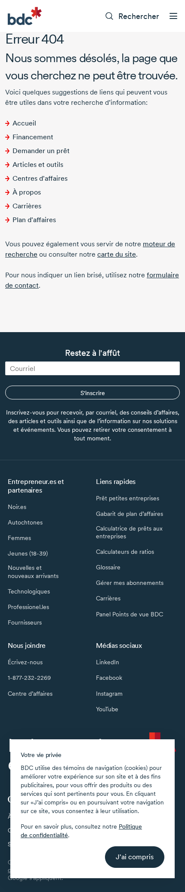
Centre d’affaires (30, 693)
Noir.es (17, 506)
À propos (26, 192)
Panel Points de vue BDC (129, 614)
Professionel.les (28, 606)
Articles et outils (37, 164)
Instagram (109, 693)
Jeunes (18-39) (28, 553)
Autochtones (25, 522)
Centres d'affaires (40, 178)
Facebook (109, 677)
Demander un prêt (41, 151)
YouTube (107, 709)
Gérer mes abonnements (129, 582)
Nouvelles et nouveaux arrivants (33, 571)
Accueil (24, 123)
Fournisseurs (25, 622)
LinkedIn (107, 662)
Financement (32, 137)
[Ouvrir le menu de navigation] (173, 16)
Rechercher (138, 16)
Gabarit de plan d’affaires (129, 513)
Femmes (19, 537)
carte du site (116, 254)
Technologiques (29, 591)
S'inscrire (92, 392)
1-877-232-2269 (29, 677)
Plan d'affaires (34, 220)
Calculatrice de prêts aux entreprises (129, 532)
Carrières (26, 206)
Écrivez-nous (25, 662)
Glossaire (108, 567)
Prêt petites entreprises (127, 498)
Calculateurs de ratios (125, 551)
